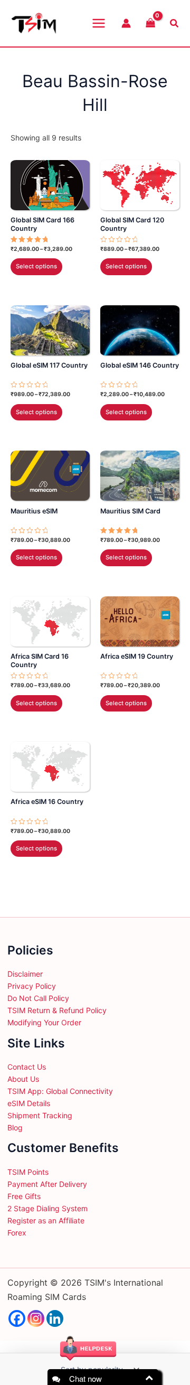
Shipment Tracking (39, 1115)
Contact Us (26, 1066)
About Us (23, 1078)
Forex (16, 1232)
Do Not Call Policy (38, 998)
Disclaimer (25, 973)
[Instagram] (35, 1318)
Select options (36, 266)
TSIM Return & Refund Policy (57, 1010)
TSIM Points (28, 1171)
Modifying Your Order (44, 1022)
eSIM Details (28, 1103)
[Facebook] (16, 1318)
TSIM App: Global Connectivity (60, 1091)
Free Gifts (24, 1196)
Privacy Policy (31, 985)
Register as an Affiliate (45, 1220)
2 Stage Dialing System (47, 1208)
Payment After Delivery (47, 1184)
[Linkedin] (54, 1318)
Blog (15, 1127)
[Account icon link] (126, 23)
